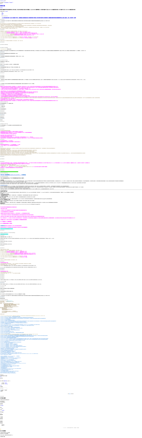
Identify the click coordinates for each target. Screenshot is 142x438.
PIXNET (65, 427)
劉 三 (1, 376)
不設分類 (6, 11)
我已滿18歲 (2, 436)
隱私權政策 (75, 427)
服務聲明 (78, 427)
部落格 (3, 13)
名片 (2, 14)
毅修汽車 (2, 5)
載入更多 (2, 386)
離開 (4, 436)
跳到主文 (1, 7)
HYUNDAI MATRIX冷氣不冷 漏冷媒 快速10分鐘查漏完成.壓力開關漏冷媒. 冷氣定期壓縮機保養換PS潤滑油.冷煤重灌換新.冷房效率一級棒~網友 (19, 334)
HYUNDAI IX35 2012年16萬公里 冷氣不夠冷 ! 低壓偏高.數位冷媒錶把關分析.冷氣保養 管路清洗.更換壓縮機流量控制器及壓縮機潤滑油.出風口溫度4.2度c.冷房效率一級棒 (22, 315)
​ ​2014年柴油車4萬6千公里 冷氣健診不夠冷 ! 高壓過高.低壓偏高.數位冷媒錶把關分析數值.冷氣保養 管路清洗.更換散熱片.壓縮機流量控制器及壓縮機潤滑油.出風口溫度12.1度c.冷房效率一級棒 (39, 17)
